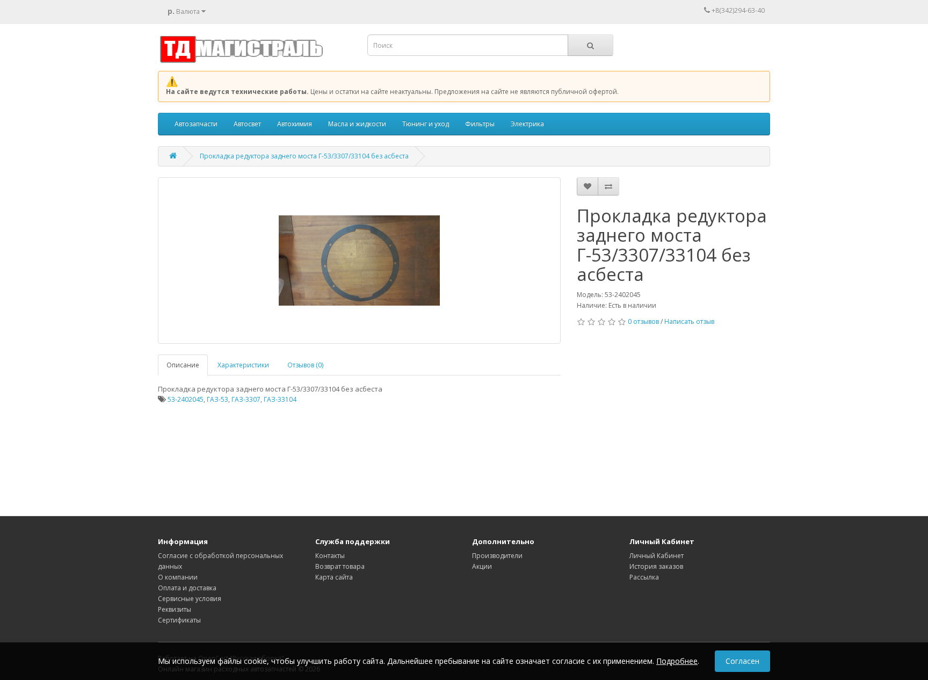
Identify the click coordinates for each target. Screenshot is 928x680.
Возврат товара (340, 566)
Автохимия (294, 123)
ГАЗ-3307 (245, 399)
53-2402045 (186, 399)
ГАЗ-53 (217, 399)
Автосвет (247, 123)
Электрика (527, 123)
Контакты (330, 555)
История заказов (656, 566)
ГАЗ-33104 (280, 399)
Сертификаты (179, 620)
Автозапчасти (196, 123)
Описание (182, 365)
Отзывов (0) (305, 365)
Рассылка (644, 577)
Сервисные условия (189, 598)
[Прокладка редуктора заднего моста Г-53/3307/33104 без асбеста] (359, 260)
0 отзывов (643, 321)
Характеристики (243, 365)
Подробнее (677, 661)
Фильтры (480, 123)
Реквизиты (174, 609)
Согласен (742, 661)
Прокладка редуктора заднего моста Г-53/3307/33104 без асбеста (304, 156)
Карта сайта (334, 577)
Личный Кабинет (656, 555)
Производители (497, 555)
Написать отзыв (689, 321)
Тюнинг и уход (425, 123)
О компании (178, 577)
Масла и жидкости (357, 123)
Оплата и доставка (187, 587)
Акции (482, 566)
